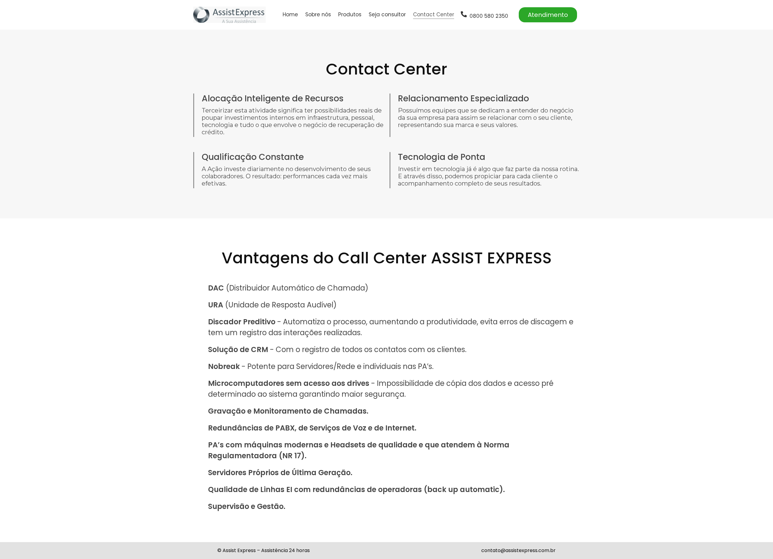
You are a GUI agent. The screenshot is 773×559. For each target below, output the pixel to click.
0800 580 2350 (489, 16)
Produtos (349, 14)
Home (290, 14)
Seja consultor (387, 14)
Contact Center (433, 14)
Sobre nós (318, 14)
